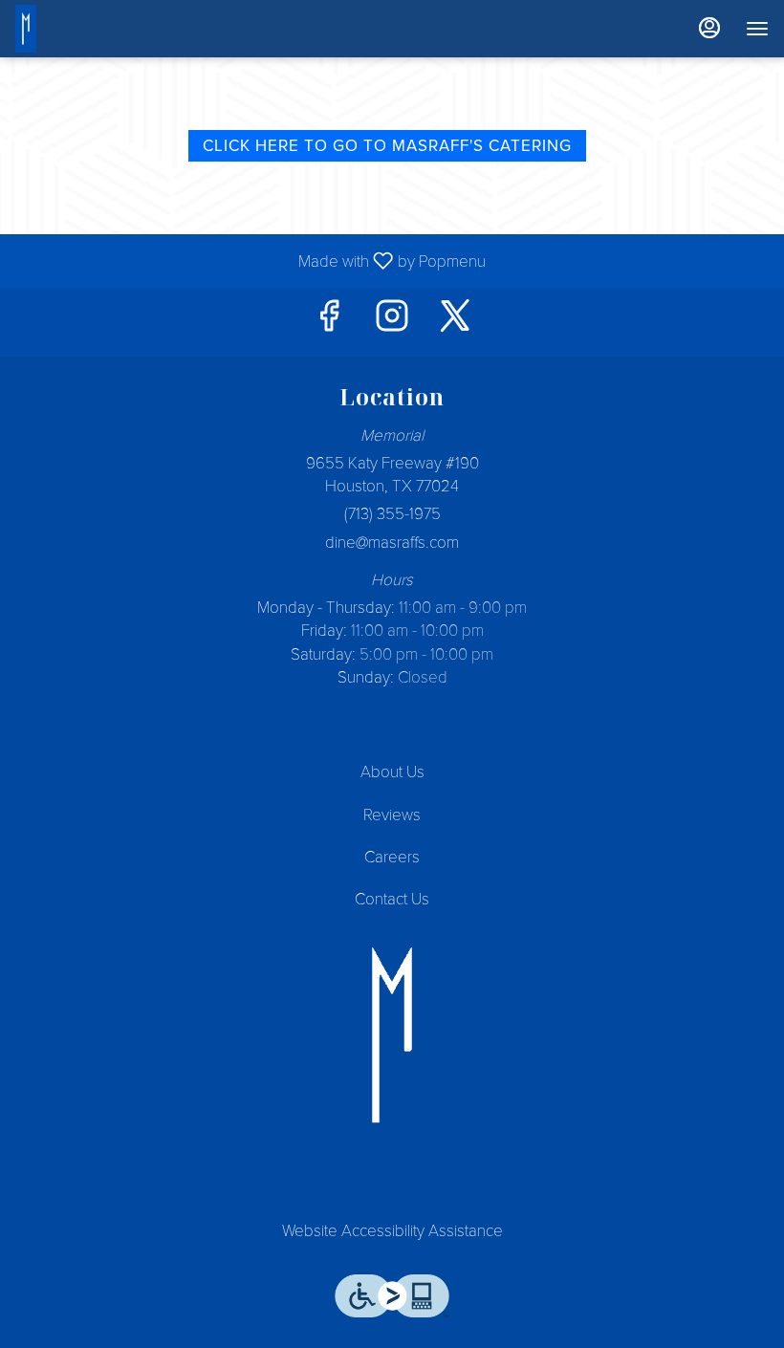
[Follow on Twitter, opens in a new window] (455, 322)
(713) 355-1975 (392, 514)
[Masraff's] (392, 1035)
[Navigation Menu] (757, 28)
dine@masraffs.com (392, 543)
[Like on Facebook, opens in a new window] (329, 322)
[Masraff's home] (53, 29)
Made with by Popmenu (250, 260)
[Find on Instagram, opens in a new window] (392, 322)
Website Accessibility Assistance (392, 1231)
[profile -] (709, 27)
